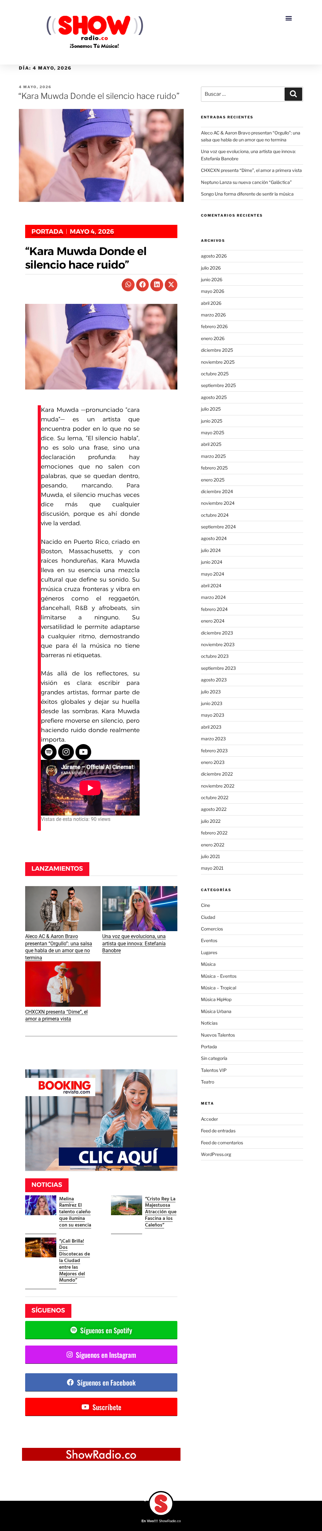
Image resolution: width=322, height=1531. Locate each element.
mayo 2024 (212, 574)
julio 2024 (211, 550)
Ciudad (208, 917)
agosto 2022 (213, 809)
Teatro (207, 1081)
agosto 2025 (214, 397)
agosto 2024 (214, 538)
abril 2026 (211, 303)
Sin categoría (214, 1058)
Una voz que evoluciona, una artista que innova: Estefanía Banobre (134, 943)
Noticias (209, 1023)
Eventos (209, 940)
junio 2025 (211, 421)
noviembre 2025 (218, 362)
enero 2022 (212, 844)
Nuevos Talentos (218, 1035)
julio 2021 (210, 856)
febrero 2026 (214, 326)
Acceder (209, 1119)
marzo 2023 (213, 738)
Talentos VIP (214, 1070)
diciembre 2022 (217, 774)
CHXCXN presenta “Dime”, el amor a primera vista (251, 170)
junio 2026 (211, 279)
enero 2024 (213, 620)
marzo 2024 (213, 597)
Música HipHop (216, 999)
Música (208, 964)
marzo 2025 (213, 456)
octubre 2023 (215, 656)
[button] (288, 18)
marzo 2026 (213, 314)
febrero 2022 (214, 832)
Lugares (209, 952)
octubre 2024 (215, 515)
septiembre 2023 (218, 668)
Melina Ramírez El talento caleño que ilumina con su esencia (75, 1211)
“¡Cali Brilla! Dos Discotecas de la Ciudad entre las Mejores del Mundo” (74, 1260)
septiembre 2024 (218, 526)
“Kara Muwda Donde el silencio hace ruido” (99, 96)
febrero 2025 (214, 467)
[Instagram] (66, 752)
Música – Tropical (218, 987)
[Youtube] (83, 752)
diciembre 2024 (217, 491)
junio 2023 (211, 703)
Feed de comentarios (222, 1142)
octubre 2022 (214, 797)
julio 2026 (211, 267)
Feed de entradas (218, 1130)
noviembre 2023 (218, 644)
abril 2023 (211, 727)
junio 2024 (211, 562)
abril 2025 (211, 444)
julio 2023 (211, 691)
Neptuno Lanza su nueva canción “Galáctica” (246, 182)
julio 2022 (210, 821)
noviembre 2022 (217, 785)
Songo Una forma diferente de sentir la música (247, 193)
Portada (47, 231)
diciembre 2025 (217, 350)
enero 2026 (213, 338)
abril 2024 (211, 585)
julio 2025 (211, 409)
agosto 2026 (214, 256)
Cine (205, 905)
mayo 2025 (212, 432)
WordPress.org (216, 1154)
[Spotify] (49, 752)
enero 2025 (213, 479)
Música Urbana (216, 1011)
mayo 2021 (212, 868)
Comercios (212, 928)
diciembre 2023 (217, 632)
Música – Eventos (218, 976)
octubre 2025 (215, 373)
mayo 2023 (212, 715)
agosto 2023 (214, 679)
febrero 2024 (214, 609)
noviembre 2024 (218, 503)
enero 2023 (213, 762)
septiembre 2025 (218, 385)
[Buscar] (293, 94)
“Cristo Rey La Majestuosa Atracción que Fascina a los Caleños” (160, 1211)
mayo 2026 (212, 291)
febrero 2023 (214, 750)
